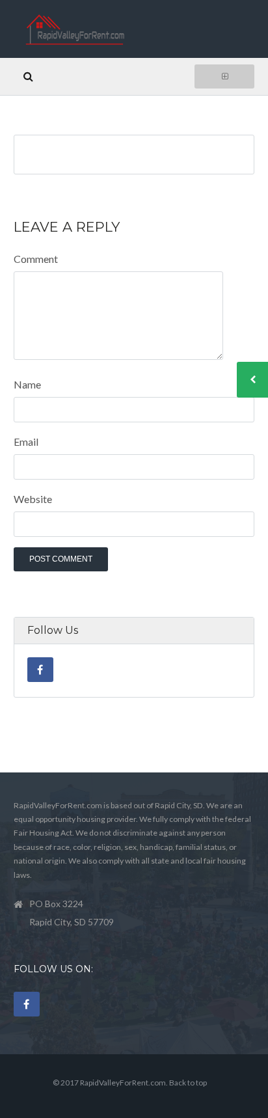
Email (26, 441)
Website (33, 499)
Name (27, 384)
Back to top (188, 1082)
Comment (36, 258)
